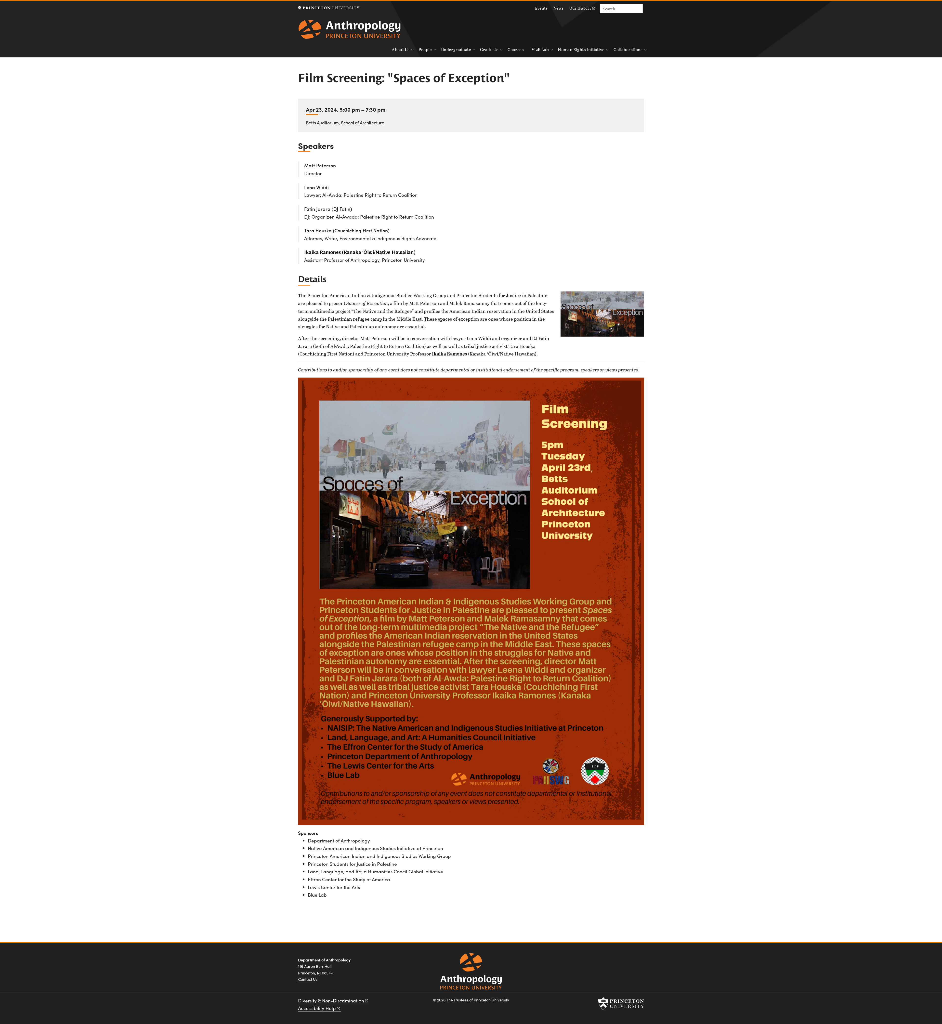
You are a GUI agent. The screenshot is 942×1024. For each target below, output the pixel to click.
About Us (400, 49)
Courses (516, 49)
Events (541, 8)
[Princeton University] (328, 8)
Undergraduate (456, 49)
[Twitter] (627, 961)
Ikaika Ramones (449, 353)
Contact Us (307, 979)
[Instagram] (615, 961)
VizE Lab (540, 49)
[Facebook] (603, 961)
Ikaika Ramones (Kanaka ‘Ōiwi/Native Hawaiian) (360, 252)
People (425, 49)
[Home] (349, 31)
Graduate (489, 49)
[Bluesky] (638, 961)
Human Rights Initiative (581, 49)
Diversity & (331, 1000)
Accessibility (317, 1008)
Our (580, 8)
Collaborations (628, 49)
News (558, 8)
